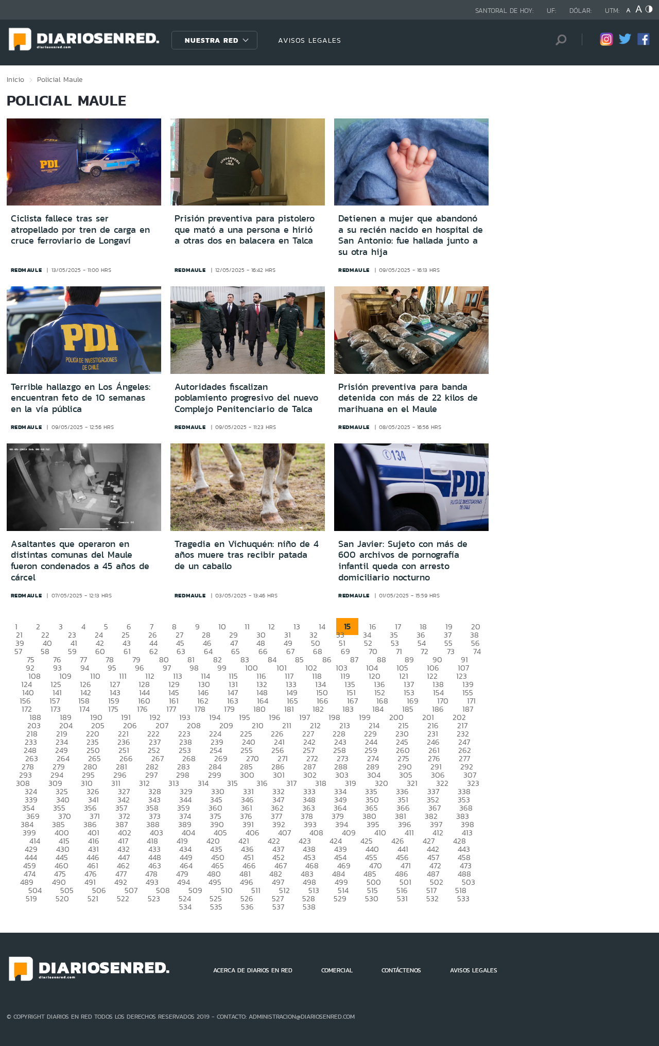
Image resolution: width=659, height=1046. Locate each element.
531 (402, 898)
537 (278, 906)
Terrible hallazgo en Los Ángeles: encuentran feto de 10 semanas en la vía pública (80, 398)
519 (31, 898)
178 (200, 709)
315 (232, 783)
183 (348, 709)
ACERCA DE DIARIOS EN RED (252, 970)
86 (327, 659)
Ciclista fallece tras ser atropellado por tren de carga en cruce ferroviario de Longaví (80, 229)
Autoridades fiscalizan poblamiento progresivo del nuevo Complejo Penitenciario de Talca (246, 398)
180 (259, 709)
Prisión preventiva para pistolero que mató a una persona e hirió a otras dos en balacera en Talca (245, 229)
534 (185, 906)
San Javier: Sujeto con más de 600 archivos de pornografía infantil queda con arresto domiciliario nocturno (402, 560)
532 (432, 898)
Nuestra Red (211, 40)
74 (477, 651)
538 (309, 906)
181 (289, 709)
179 (229, 709)
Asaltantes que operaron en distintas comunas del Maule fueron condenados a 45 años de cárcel (80, 560)
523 (154, 898)
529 (340, 898)
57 (18, 651)
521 (93, 898)
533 (463, 898)
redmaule (26, 270)
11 (247, 626)
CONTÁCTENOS (401, 970)
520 (62, 898)
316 (262, 783)
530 (371, 898)
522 (123, 898)
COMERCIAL (337, 970)
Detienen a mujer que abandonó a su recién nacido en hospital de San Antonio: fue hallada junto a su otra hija (410, 235)
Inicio (15, 79)
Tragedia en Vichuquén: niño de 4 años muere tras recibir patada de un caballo (247, 555)
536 (247, 906)
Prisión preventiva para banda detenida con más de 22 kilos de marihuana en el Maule (408, 398)
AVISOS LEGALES (309, 40)
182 (318, 709)
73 (451, 651)
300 (247, 774)
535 (216, 906)
